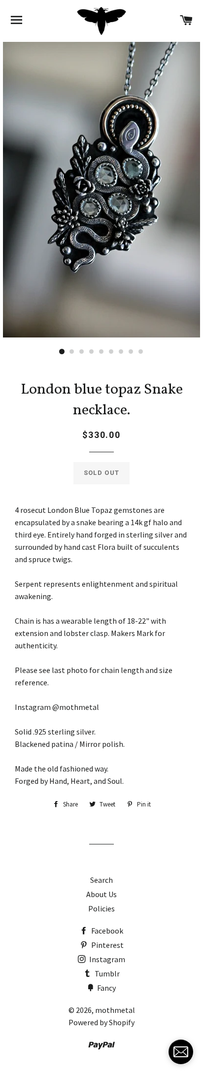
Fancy (106, 988)
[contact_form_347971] (181, 1052)
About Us (101, 894)
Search (101, 880)
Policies (101, 908)
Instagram (106, 959)
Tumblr (106, 973)
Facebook (106, 931)
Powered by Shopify (101, 1022)
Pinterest (107, 945)
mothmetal (115, 1010)
